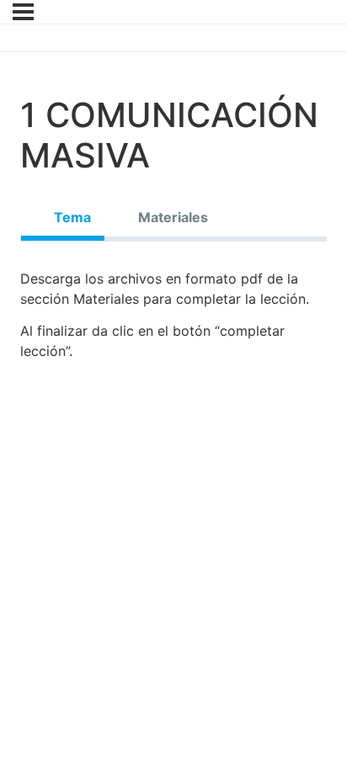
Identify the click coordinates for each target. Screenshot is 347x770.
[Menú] (23, 11)
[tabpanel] (173, 321)
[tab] (62, 217)
